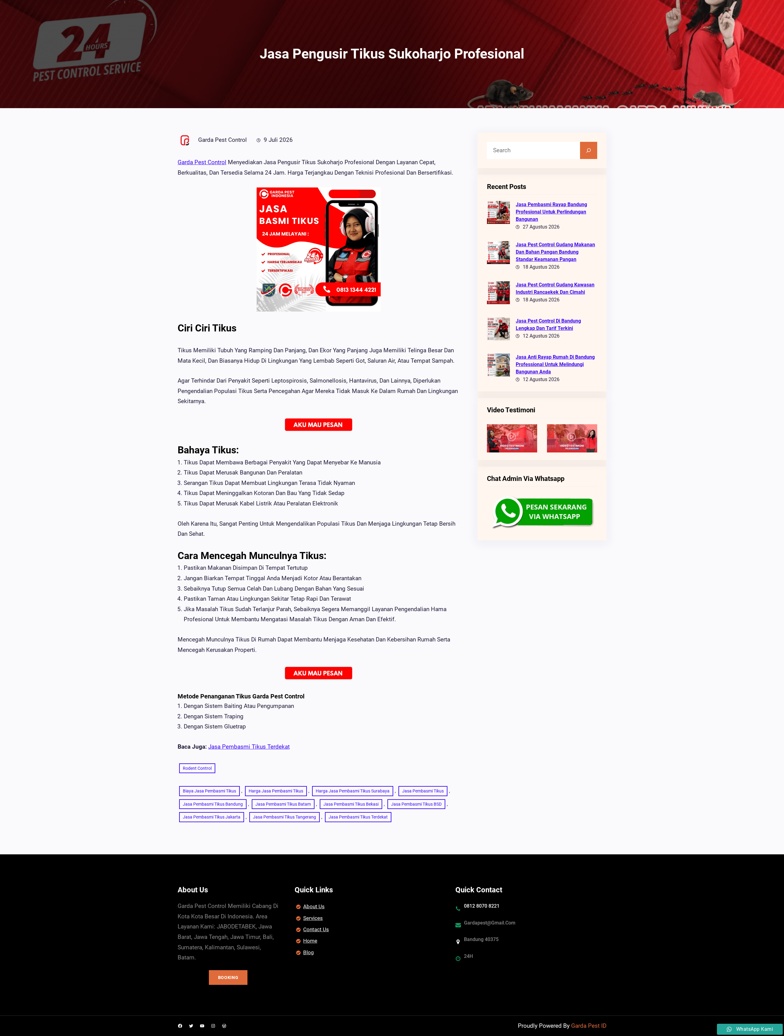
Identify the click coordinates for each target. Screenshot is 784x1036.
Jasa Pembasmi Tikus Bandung (213, 804)
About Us (314, 906)
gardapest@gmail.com (489, 923)
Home (310, 941)
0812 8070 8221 (481, 906)
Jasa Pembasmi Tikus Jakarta (211, 817)
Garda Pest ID (588, 1025)
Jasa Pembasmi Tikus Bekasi (351, 804)
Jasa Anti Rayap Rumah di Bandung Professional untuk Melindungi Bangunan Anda (555, 364)
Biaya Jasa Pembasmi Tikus (209, 790)
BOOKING (228, 977)
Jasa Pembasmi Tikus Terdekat (249, 746)
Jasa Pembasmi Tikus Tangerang (284, 817)
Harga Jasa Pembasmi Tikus (276, 790)
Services (313, 918)
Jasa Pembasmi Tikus (423, 790)
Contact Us (316, 929)
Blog (308, 952)
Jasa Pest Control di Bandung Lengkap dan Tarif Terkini (548, 324)
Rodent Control (197, 768)
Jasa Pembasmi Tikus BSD (416, 804)
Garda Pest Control (202, 162)
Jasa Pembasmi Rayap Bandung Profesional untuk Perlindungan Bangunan (551, 212)
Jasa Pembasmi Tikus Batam (283, 804)
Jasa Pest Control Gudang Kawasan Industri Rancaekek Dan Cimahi (555, 288)
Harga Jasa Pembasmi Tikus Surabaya (353, 790)
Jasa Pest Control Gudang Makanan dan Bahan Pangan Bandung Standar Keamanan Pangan (555, 252)
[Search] (588, 150)
